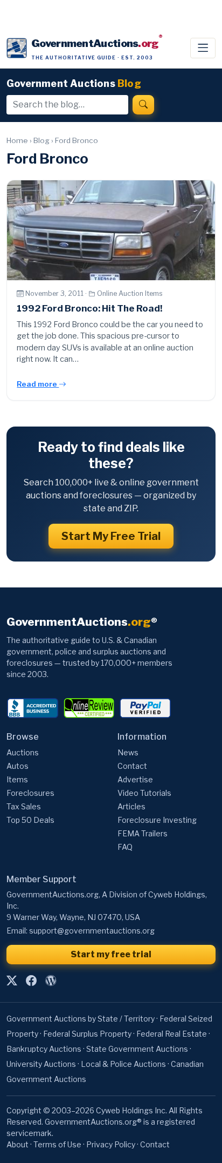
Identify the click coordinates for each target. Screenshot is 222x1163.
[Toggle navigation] (203, 48)
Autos (17, 765)
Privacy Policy (110, 1144)
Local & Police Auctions (123, 1064)
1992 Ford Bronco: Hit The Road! (89, 308)
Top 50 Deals (30, 819)
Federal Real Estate (171, 1033)
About (17, 1144)
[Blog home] (50, 981)
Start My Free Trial (111, 536)
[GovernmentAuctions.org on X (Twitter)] (11, 981)
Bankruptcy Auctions (43, 1048)
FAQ (125, 846)
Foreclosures (30, 792)
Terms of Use (57, 1144)
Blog (41, 140)
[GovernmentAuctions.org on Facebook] (31, 981)
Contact (132, 765)
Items (17, 779)
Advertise (135, 779)
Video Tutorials (144, 792)
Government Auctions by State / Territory (80, 1018)
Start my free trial (111, 954)
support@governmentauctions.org (92, 930)
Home (17, 140)
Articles (131, 806)
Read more (38, 384)
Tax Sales (23, 806)
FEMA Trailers (142, 833)
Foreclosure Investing (157, 819)
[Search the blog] (143, 104)
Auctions (22, 752)
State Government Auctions (137, 1048)
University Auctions (41, 1064)
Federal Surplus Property (87, 1033)
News (127, 752)
